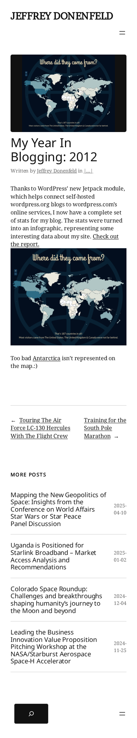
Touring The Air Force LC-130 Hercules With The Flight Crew (40, 428)
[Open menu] (122, 33)
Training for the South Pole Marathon (105, 428)
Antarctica (46, 358)
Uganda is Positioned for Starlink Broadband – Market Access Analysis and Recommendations (53, 556)
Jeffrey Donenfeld (62, 16)
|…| (88, 170)
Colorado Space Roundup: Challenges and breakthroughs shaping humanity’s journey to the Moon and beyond (56, 599)
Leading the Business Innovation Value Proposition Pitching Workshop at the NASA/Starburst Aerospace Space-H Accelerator (54, 646)
